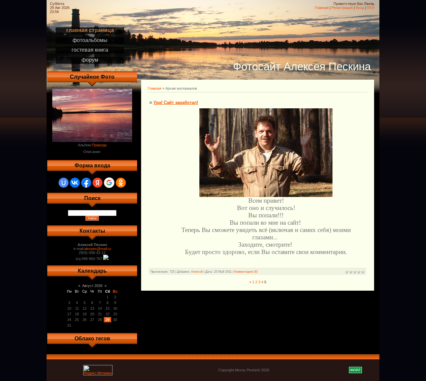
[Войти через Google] (109, 182)
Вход (360, 8)
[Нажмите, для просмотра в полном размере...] (265, 194)
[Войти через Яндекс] (98, 183)
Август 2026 (92, 286)
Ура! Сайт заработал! (175, 102)
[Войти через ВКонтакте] (75, 183)
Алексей (197, 271)
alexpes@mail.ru (97, 249)
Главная (321, 8)
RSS (370, 8)
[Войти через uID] (64, 183)
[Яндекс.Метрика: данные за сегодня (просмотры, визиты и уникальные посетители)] (97, 370)
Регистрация (342, 8)
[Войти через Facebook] (86, 183)
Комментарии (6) (246, 271)
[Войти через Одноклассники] (121, 183)
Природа (99, 145)
